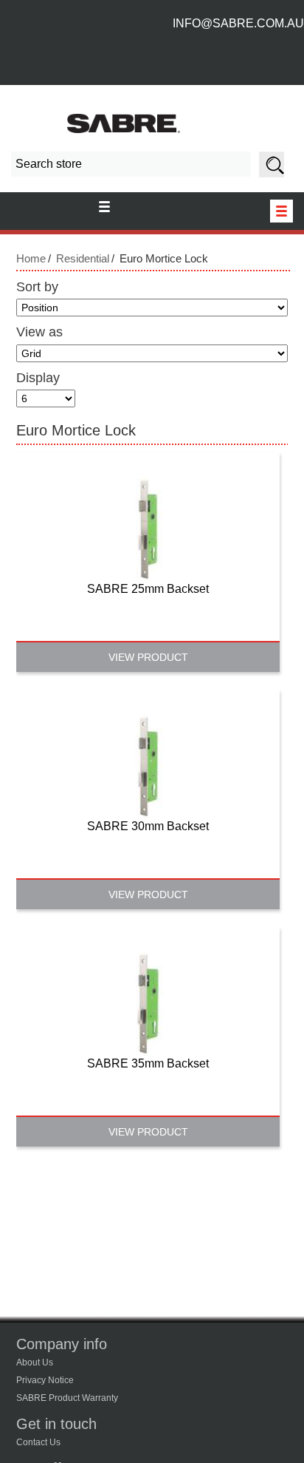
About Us (34, 1362)
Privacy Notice (45, 1380)
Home (31, 258)
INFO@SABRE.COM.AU (238, 23)
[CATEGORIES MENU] (281, 211)
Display (38, 377)
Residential (82, 258)
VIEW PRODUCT (148, 657)
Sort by (37, 286)
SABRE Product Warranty (67, 1398)
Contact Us (38, 1442)
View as (39, 332)
